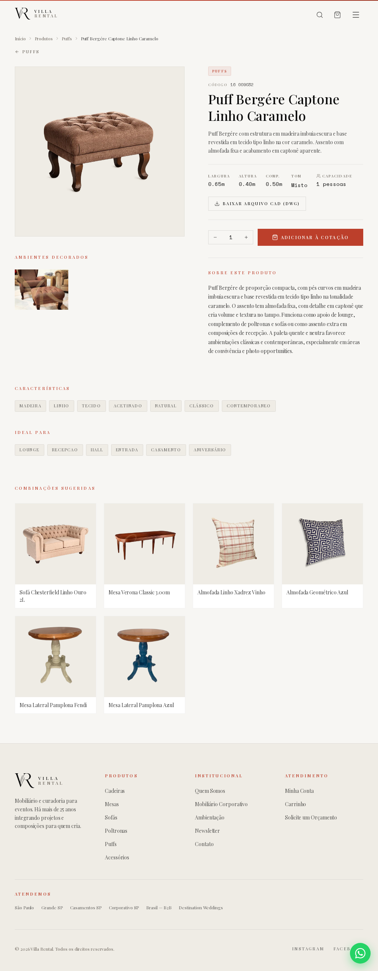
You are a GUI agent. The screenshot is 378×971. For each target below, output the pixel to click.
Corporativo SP (124, 907)
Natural (166, 405)
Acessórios (117, 857)
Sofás (111, 817)
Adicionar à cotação (315, 237)
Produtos (44, 38)
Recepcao (65, 449)
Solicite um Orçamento (311, 817)
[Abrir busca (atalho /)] (319, 14)
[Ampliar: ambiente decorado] (41, 289)
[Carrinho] (337, 14)
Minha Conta (299, 790)
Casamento (166, 449)
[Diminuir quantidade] (215, 237)
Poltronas (116, 830)
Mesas (112, 804)
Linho (61, 405)
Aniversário (210, 449)
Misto (299, 185)
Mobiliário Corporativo (221, 804)
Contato (204, 844)
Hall (97, 449)
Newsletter (207, 830)
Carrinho (295, 804)
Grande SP (51, 907)
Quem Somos (210, 790)
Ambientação (209, 817)
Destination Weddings (201, 907)
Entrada (127, 449)
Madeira (30, 405)
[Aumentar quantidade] (246, 237)
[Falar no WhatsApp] (360, 953)
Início (20, 38)
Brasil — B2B (158, 907)
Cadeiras (115, 790)
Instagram (308, 948)
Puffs (67, 38)
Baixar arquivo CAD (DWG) (261, 203)
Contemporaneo (249, 405)
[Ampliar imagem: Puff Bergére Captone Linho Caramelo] (100, 152)
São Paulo (24, 907)
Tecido (91, 405)
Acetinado (128, 405)
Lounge (29, 449)
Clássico (201, 405)
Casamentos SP (86, 907)
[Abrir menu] (355, 14)
